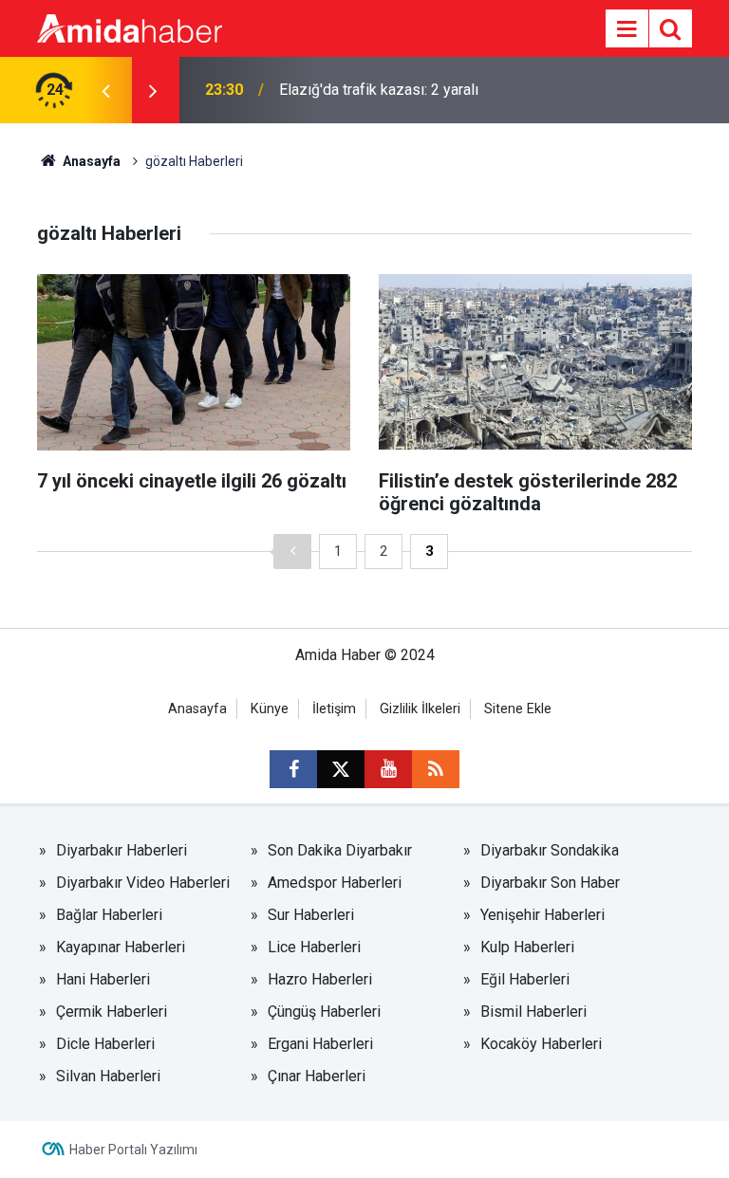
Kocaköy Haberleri (541, 1044)
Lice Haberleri (314, 947)
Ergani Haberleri (320, 1044)
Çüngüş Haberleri (324, 1012)
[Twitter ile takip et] (340, 769)
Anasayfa (90, 161)
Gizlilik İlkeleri (420, 709)
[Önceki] (292, 551)
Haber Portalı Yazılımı (133, 1149)
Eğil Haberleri (525, 979)
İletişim (334, 709)
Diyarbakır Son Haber (550, 883)
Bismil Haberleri (533, 1012)
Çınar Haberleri (316, 1076)
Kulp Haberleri (527, 947)
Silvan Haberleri (108, 1076)
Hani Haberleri (103, 979)
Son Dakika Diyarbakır (340, 850)
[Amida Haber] (129, 27)
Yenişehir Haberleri (542, 915)
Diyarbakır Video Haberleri (143, 883)
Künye (270, 709)
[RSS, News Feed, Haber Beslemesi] (435, 769)
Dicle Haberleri (105, 1044)
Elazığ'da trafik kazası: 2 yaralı (378, 90)
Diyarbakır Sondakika (549, 850)
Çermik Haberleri (111, 1012)
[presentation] (105, 90)
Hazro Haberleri (320, 979)
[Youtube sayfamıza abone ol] (388, 769)
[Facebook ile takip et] (293, 769)
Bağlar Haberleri (109, 915)
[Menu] (626, 29)
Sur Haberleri (311, 915)
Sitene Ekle (517, 709)
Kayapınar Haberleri (120, 947)
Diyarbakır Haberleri (121, 850)
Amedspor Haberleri (335, 883)
